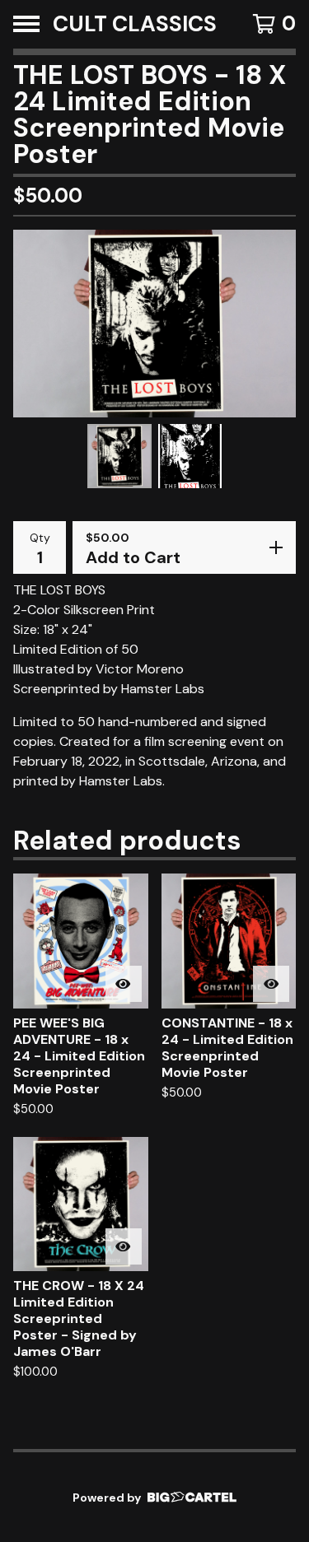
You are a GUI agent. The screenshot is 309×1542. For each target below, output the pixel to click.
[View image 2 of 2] (190, 456)
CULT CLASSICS (135, 24)
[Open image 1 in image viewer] (154, 323)
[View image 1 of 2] (119, 456)
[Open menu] (26, 24)
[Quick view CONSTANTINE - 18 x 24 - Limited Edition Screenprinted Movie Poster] (271, 984)
